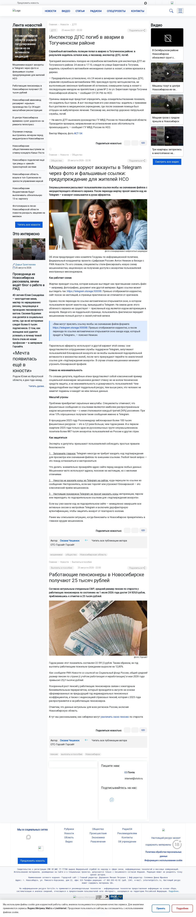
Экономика (98, 837)
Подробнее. (173, 891)
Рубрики (69, 829)
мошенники (56, 554)
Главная (53, 24)
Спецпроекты (116, 11)
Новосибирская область (93, 554)
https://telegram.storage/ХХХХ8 (84, 291)
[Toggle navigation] (180, 10)
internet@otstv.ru (134, 778)
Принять (160, 908)
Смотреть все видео (167, 161)
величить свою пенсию (115, 716)
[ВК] (127, 143)
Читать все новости (29, 224)
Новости (50, 11)
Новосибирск (93, 754)
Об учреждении (127, 841)
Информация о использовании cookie (163, 860)
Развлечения (98, 841)
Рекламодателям (127, 833)
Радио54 (96, 11)
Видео (66, 11)
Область (69, 837)
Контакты (137, 11)
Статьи (80, 11)
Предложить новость (28, 3)
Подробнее (182, 908)
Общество (77, 155)
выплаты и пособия (71, 754)
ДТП (74, 24)
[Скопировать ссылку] (143, 143)
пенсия (54, 754)
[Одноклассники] (135, 143)
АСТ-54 (78, 133)
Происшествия (98, 833)
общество (71, 554)
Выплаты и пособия (82, 562)
